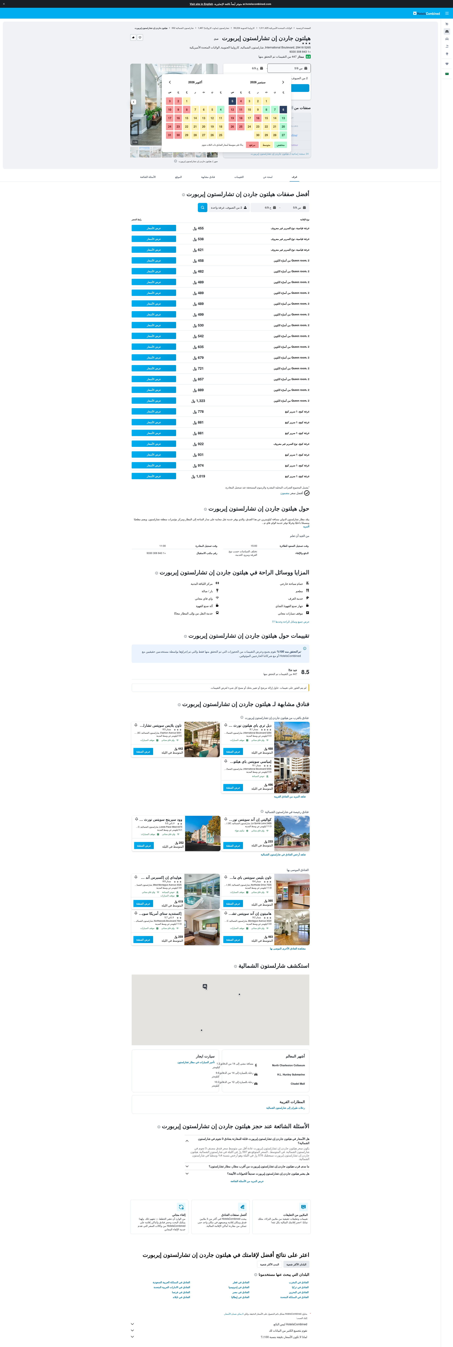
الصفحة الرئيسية (303, 27)
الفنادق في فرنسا (181, 1292)
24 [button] (249, 126)
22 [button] (266, 126)
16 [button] (257, 118)
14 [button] (274, 118)
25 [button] (240, 126)
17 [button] (249, 118)
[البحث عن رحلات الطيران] (447, 24)
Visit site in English (201, 4)
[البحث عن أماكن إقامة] (447, 31)
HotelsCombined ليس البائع (290, 1324)
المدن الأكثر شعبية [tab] (269, 1264)
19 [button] (232, 118)
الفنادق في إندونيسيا (239, 1287)
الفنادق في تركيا (300, 1287)
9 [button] (258, 109)
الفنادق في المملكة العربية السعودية (171, 1282)
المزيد (306, 526)
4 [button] (241, 101)
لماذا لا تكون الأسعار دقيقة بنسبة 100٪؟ (284, 1337)
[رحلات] (447, 63)
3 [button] (249, 101)
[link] (290, 796)
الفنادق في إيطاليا (240, 1297)
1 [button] (266, 101)
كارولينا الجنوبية (248, 27)
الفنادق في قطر (241, 1282)
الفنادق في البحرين (299, 1292)
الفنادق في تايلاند (181, 1297)
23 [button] (257, 126)
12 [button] (232, 109)
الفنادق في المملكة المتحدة (294, 1297)
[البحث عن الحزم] (447, 46)
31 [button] (169, 135)
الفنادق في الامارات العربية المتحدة (172, 1287)
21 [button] (274, 126)
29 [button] (266, 135)
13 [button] (283, 118)
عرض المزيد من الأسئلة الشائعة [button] (247, 1181)
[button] (4, 4)
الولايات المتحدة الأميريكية (280, 27)
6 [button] (283, 109)
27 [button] (283, 135)
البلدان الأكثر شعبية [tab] (296, 1264)
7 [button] (275, 109)
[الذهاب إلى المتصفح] (447, 53)
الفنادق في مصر (241, 1292)
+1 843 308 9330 (300, 51)
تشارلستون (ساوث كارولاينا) (216, 27)
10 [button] (249, 109)
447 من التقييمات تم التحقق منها (278, 56)
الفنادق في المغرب (299, 1282)
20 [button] (283, 126)
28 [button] (274, 135)
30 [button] (257, 135)
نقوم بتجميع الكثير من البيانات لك (288, 1330)
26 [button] (232, 126)
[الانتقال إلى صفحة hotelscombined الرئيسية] (426, 13)
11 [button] (240, 109)
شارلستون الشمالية (185, 27)
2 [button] (258, 101)
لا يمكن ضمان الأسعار (233, 1313)
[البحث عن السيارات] (447, 38)
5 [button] (232, 101)
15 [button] (266, 118)
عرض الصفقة (233, 751)
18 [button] (240, 118)
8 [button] (266, 109)
